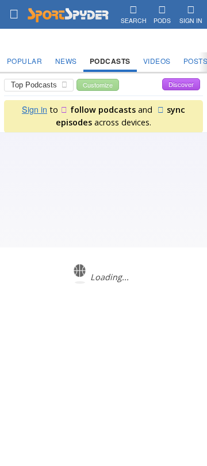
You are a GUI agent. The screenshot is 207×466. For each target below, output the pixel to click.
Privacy (155, 367)
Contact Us (83, 367)
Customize (98, 84)
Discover (181, 84)
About (49, 367)
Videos (157, 61)
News (66, 61)
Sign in (34, 109)
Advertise (122, 367)
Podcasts (110, 61)
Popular (25, 61)
